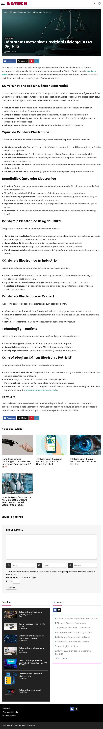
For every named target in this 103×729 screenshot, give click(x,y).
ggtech (7, 52)
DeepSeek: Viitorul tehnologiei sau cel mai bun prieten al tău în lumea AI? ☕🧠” (17, 463)
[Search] (94, 3)
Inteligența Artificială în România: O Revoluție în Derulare (83, 462)
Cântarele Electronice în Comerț (73, 641)
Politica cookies (9, 716)
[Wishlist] (99, 3)
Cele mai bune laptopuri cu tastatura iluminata (31, 637)
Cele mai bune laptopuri (30, 690)
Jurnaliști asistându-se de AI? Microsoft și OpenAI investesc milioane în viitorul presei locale (16, 501)
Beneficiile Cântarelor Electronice (73, 627)
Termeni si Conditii (10, 712)
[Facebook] (55, 610)
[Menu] (3, 3)
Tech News (9, 38)
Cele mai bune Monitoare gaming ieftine (30, 613)
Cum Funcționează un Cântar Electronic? (77, 618)
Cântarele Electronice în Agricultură (75, 632)
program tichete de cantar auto (41, 390)
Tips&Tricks (23, 628)
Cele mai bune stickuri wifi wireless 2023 (30, 674)
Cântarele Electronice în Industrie (73, 637)
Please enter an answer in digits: (21, 577)
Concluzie (62, 658)
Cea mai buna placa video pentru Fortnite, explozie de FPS (33, 661)
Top (20, 616)
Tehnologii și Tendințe (67, 646)
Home (6, 12)
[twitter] (59, 610)
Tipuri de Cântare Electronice (71, 623)
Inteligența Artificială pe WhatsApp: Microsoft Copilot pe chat (49, 462)
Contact (6, 708)
